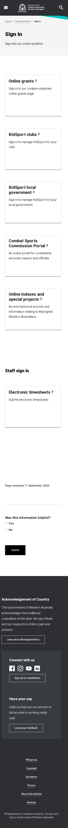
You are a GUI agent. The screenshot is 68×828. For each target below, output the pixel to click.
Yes (11, 523)
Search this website (59, 5)
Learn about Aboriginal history (23, 639)
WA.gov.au (31, 760)
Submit (15, 550)
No (11, 530)
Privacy (31, 785)
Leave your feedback (26, 728)
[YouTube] (29, 668)
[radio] (6, 523)
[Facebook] (12, 668)
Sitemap (31, 802)
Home (8, 21)
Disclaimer (31, 777)
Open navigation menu (4, 5)
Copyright (31, 768)
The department (22, 21)
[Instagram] (20, 668)
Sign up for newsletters (27, 678)
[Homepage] (31, 7)
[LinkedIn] (37, 668)
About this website (31, 794)
